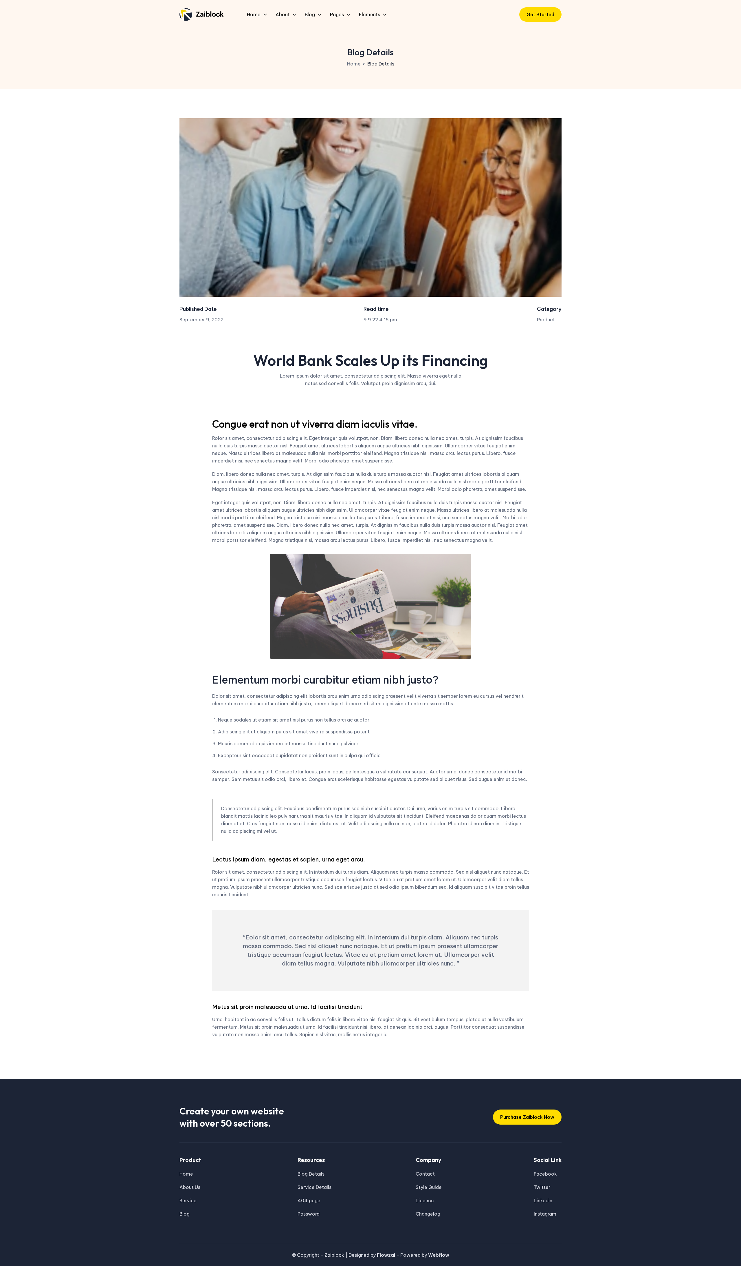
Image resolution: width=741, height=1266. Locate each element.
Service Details (314, 1187)
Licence (425, 1200)
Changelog (428, 1214)
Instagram (545, 1214)
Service (188, 1200)
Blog (184, 1214)
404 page (309, 1200)
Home (354, 64)
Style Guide (429, 1187)
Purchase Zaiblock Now (527, 1117)
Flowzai (386, 1255)
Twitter (542, 1187)
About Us (189, 1187)
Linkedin (543, 1200)
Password (309, 1214)
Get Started (540, 14)
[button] (257, 14)
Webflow (438, 1255)
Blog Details (380, 64)
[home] (201, 14)
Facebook (545, 1174)
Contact (425, 1174)
